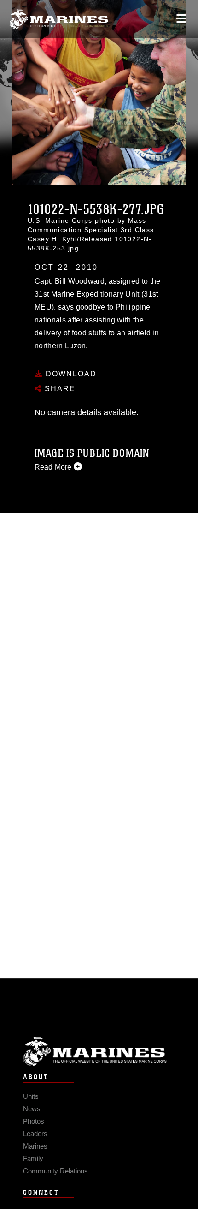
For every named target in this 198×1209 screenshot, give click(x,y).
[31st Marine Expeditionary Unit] (58, 19)
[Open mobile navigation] (181, 18)
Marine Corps (99, 1051)
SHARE (59, 389)
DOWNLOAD (70, 374)
